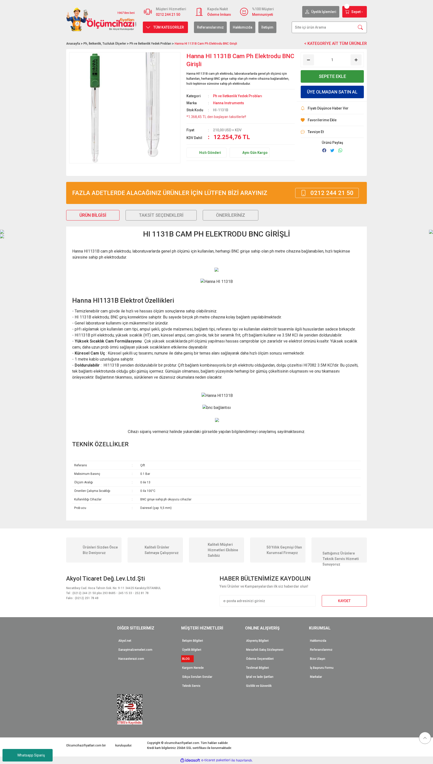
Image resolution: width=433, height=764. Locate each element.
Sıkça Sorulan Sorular (197, 677)
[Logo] (101, 19)
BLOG (187, 659)
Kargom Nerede (193, 668)
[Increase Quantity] (356, 59)
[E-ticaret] (216, 760)
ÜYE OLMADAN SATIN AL (332, 91)
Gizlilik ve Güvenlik (259, 686)
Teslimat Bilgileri (257, 668)
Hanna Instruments (228, 103)
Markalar (316, 677)
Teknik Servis (191, 686)
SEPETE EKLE (332, 76)
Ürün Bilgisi (92, 215)
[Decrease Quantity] (308, 59)
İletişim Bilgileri (192, 640)
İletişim (267, 27)
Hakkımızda (242, 27)
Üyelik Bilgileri (191, 649)
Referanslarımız (210, 27)
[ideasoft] (190, 760)
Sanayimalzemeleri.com (135, 649)
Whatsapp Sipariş (31, 755)
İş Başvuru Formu (322, 668)
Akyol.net (124, 640)
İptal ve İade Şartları (259, 677)
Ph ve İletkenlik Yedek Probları (237, 96)
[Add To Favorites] (332, 120)
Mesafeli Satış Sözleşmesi (264, 649)
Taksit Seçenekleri (161, 215)
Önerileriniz (230, 215)
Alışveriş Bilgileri (257, 640)
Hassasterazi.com (131, 659)
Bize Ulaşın (317, 659)
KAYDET (344, 601)
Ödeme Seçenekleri (260, 659)
